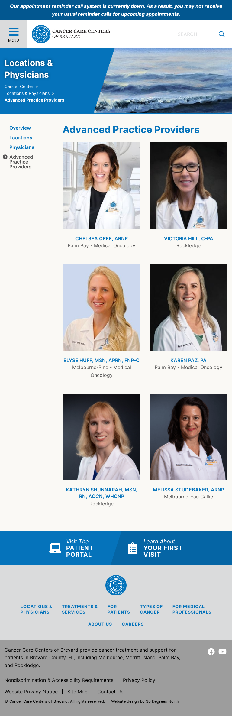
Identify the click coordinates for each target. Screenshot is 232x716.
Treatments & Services (80, 609)
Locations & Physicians (27, 93)
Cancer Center (19, 86)
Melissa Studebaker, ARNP (188, 490)
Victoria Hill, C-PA (188, 238)
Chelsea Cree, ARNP (101, 238)
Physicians (21, 147)
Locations (20, 137)
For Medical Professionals (191, 609)
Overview (20, 128)
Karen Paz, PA (188, 360)
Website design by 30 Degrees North (145, 701)
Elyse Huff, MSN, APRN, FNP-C (101, 360)
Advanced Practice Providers (21, 162)
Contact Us (110, 691)
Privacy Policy (139, 680)
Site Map (77, 691)
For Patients (119, 609)
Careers (133, 624)
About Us (100, 624)
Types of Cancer (151, 609)
